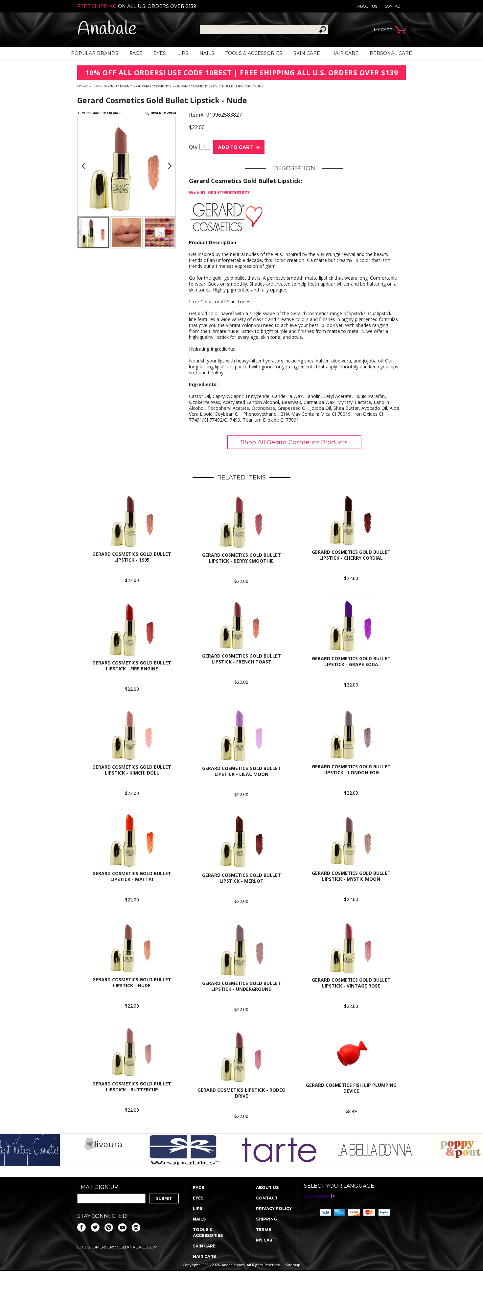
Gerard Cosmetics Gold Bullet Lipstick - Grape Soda (351, 661)
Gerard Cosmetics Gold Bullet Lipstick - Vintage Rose (351, 983)
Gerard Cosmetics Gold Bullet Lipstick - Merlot (241, 878)
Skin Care (306, 53)
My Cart (265, 1240)
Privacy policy (274, 1208)
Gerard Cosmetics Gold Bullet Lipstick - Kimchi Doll (131, 770)
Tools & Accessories (253, 53)
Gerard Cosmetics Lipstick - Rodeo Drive (241, 1093)
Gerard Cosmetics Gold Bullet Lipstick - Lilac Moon (241, 771)
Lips (182, 53)
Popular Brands (94, 53)
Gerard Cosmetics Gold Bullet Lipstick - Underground (241, 986)
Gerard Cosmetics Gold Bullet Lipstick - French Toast (241, 659)
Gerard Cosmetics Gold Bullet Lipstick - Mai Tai (131, 876)
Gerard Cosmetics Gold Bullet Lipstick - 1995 (131, 557)
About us (367, 6)
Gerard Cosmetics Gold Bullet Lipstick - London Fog (351, 769)
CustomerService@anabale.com (119, 1247)
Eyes (159, 53)
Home (82, 86)
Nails (206, 53)
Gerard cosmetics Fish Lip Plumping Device (351, 1088)
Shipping (266, 1219)
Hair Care (344, 53)
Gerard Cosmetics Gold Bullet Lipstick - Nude (131, 982)
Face (135, 53)
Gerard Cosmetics (153, 86)
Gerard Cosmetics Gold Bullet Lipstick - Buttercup (131, 1087)
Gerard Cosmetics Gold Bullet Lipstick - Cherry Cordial (351, 555)
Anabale (107, 29)
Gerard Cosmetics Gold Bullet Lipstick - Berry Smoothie (241, 558)
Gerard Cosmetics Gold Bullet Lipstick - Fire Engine (131, 666)
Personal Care (391, 53)
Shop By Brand (118, 86)
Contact (393, 6)
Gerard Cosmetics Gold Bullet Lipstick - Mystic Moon (351, 876)
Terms (263, 1229)
